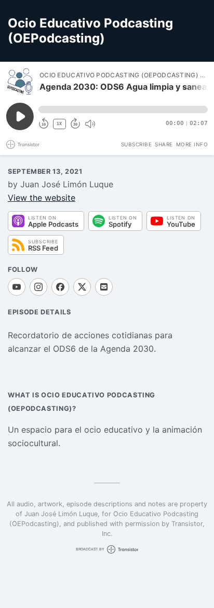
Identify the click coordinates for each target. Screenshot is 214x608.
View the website (41, 197)
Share (164, 144)
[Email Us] (104, 287)
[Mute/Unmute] (90, 124)
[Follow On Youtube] (16, 287)
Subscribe (136, 144)
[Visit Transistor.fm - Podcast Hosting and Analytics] (22, 144)
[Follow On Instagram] (38, 287)
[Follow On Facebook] (60, 287)
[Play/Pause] (19, 81)
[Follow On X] (82, 287)
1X (59, 123)
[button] (123, 109)
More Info (192, 144)
